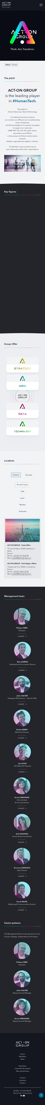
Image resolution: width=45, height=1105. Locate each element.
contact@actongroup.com (21, 558)
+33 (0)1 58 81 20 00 (21, 571)
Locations (22, 1080)
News (22, 1059)
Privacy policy (27, 1093)
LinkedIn (21, 636)
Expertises (22, 1066)
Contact (22, 1078)
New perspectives (22, 1071)
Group (22, 1054)
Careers (22, 1083)
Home (8, 65)
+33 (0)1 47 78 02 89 (21, 556)
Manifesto (22, 1056)
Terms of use (17, 1093)
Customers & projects (22, 1068)
